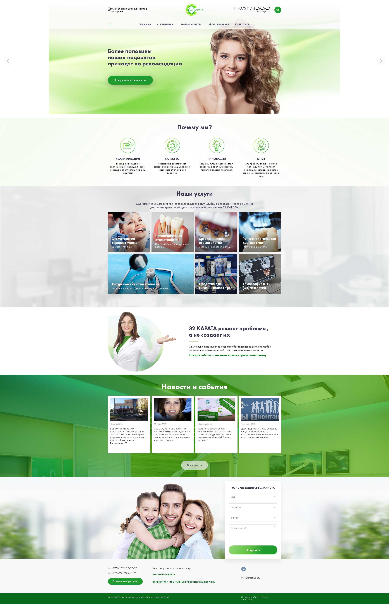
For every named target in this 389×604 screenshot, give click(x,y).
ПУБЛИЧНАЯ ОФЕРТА (163, 574)
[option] (194, 59)
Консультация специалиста (130, 80)
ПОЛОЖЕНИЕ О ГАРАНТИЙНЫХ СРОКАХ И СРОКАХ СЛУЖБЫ (183, 582)
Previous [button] (8, 60)
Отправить (253, 550)
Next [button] (380, 60)
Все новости (194, 465)
